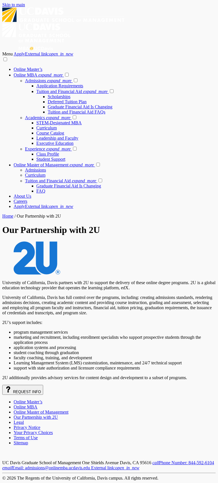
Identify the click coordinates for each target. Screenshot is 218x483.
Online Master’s (28, 69)
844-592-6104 (183, 462)
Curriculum (46, 127)
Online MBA (38, 75)
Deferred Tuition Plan (67, 101)
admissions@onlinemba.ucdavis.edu (70, 467)
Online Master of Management (54, 164)
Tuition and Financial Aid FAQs (76, 112)
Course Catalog (50, 133)
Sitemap (21, 442)
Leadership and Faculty (57, 138)
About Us (22, 196)
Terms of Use (26, 437)
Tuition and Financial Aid (72, 91)
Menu (8, 53)
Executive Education (55, 143)
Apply (43, 53)
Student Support (50, 159)
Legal (19, 422)
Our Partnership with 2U (36, 417)
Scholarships (59, 96)
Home (7, 216)
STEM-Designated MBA (59, 122)
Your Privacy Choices (33, 432)
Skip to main (13, 4)
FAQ (40, 191)
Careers (20, 201)
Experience (48, 148)
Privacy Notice (27, 427)
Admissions (48, 80)
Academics (47, 117)
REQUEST (26, 392)
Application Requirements (59, 85)
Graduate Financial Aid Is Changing (80, 106)
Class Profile (47, 154)
